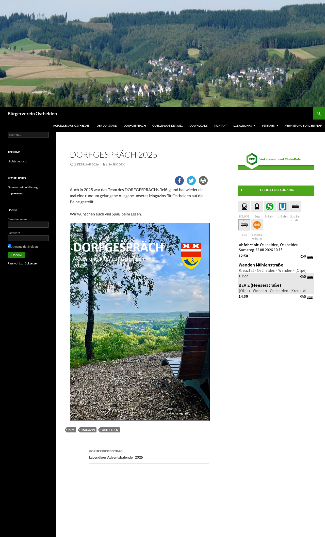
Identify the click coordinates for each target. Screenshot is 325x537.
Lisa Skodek (115, 164)
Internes (268, 125)
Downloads (198, 125)
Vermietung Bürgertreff (303, 125)
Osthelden (110, 429)
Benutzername (17, 219)
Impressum (15, 193)
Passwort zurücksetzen (23, 263)
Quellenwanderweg (167, 125)
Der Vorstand (107, 125)
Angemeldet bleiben (24, 246)
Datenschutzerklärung (23, 187)
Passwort (14, 233)
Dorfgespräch (135, 125)
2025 (71, 429)
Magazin (88, 429)
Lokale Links (242, 125)
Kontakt (220, 125)
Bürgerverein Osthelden (32, 113)
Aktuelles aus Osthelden (71, 125)
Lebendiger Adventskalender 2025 (116, 454)
